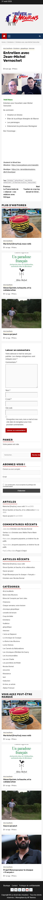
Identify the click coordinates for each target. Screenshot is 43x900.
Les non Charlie (8, 659)
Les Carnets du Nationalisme (13, 648)
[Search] (39, 36)
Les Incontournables (10, 656)
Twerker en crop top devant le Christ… (31, 189)
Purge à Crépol (21, 551)
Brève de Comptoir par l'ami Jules (15, 598)
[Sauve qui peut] (21, 313)
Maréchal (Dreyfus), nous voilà (17, 244)
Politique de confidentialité (29, 886)
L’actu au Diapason (10, 634)
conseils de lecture (9, 613)
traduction (6, 681)
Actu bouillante (7, 48)
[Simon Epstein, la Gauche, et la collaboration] (21, 267)
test (4, 677)
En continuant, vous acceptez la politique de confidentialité (19, 485)
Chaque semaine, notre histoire (14, 606)
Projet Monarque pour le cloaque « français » (19, 575)
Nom (8, 390)
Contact (15, 886)
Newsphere (20, 897)
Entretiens (16, 48)
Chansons (6, 602)
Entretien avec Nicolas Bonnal (21, 529)
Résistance (7, 674)
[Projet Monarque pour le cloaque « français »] (21, 849)
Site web (9, 408)
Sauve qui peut (10, 334)
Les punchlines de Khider (12, 663)
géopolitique (24, 48)
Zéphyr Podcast (8, 688)
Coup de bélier (8, 616)
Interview (31, 48)
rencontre (6, 670)
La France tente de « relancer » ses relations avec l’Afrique (10, 191)
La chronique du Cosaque (12, 638)
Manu (15, 69)
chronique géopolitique (11, 609)
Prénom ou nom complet (11, 469)
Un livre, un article (9, 684)
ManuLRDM (32, 182)
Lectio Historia (8, 645)
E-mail (9, 399)
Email (5, 477)
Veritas (5, 533)
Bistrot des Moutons (10, 595)
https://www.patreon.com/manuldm (24, 165)
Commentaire (11, 362)
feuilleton (6, 623)
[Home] (4, 36)
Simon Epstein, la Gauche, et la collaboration (19, 510)
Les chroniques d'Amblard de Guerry (16, 652)
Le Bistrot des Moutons (11, 641)
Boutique (6, 886)
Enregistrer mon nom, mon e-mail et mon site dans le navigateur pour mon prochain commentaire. (21, 422)
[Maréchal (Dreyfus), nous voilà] (21, 223)
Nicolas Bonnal (8, 666)
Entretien (10, 180)
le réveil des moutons (19, 182)
